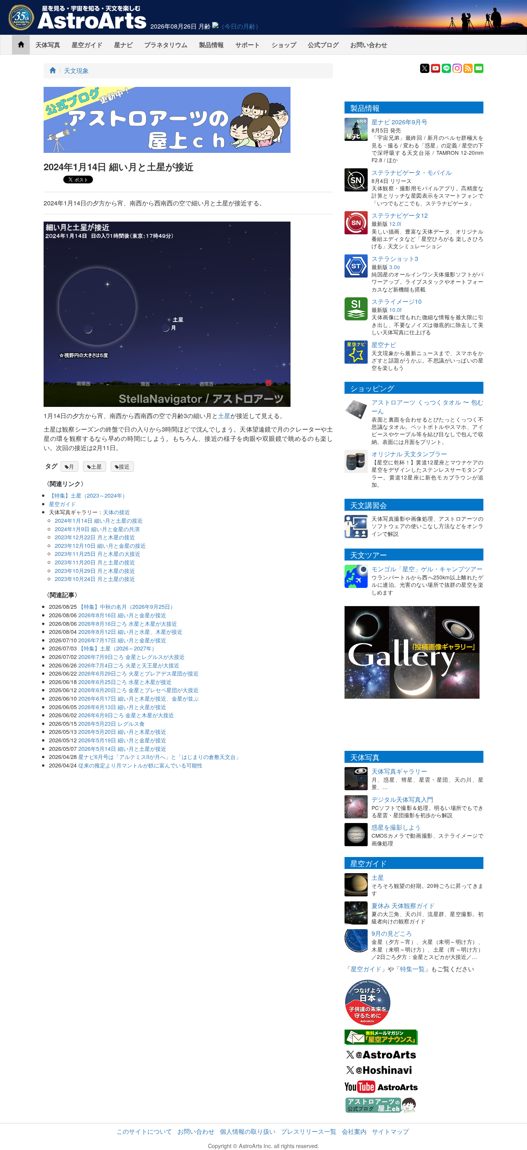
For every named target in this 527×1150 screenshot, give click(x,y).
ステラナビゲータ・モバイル (412, 172)
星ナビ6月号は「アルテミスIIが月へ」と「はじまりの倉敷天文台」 (159, 756)
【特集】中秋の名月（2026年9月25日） (127, 606)
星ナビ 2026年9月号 (399, 121)
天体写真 (47, 44)
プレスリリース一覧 (308, 1131)
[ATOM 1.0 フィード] (468, 67)
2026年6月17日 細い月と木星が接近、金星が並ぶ (138, 698)
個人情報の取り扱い (247, 1131)
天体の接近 (116, 512)
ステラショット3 (395, 258)
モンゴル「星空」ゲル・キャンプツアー (427, 568)
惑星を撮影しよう (396, 827)
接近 (124, 466)
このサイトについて (144, 1131)
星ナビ (123, 44)
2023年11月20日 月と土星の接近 (95, 562)
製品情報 (211, 44)
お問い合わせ (368, 44)
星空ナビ (384, 344)
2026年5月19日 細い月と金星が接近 (122, 740)
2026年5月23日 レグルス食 (111, 723)
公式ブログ (323, 44)
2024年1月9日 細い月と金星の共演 (97, 529)
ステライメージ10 (397, 301)
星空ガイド (87, 44)
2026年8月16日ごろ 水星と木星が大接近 (127, 623)
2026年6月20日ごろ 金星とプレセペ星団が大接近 (138, 690)
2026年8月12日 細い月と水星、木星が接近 (130, 631)
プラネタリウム (165, 44)
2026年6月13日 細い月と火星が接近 (122, 707)
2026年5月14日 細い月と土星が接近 (122, 748)
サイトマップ (390, 1131)
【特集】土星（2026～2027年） (117, 648)
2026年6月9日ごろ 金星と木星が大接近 (126, 715)
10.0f (395, 309)
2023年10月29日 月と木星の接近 (95, 570)
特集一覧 (412, 968)
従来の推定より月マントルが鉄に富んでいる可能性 (140, 765)
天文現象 (76, 70)
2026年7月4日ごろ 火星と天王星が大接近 (128, 665)
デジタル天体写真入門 (402, 799)
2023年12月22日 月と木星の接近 (95, 537)
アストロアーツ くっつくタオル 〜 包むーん (427, 406)
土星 (224, 415)
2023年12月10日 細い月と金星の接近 (100, 545)
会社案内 (354, 1131)
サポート (247, 44)
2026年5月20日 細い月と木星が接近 (122, 731)
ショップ (284, 44)
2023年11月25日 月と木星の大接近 (97, 553)
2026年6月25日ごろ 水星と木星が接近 (125, 681)
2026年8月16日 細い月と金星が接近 (122, 615)
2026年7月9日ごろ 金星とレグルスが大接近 (131, 656)
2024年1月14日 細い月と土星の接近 (99, 520)
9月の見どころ (392, 933)
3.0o (394, 267)
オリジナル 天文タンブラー (409, 453)
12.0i (395, 223)
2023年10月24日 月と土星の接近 (95, 578)
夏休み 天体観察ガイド (403, 905)
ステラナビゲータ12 (400, 215)
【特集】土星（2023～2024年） (88, 495)
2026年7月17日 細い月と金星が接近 (122, 640)
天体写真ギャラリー (399, 771)
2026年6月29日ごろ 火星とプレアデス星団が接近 (138, 673)
